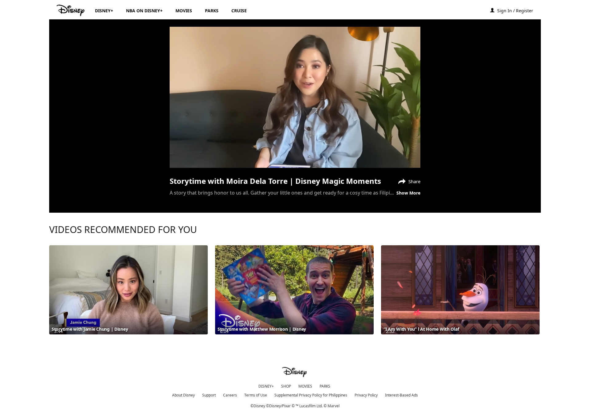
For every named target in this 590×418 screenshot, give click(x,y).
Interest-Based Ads (401, 395)
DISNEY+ (266, 386)
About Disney (183, 395)
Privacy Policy (366, 395)
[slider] (295, 151)
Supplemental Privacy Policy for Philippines (310, 395)
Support (209, 395)
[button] (518, 10)
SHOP (286, 386)
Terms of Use (255, 395)
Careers (230, 395)
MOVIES (305, 386)
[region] (295, 97)
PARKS (325, 386)
